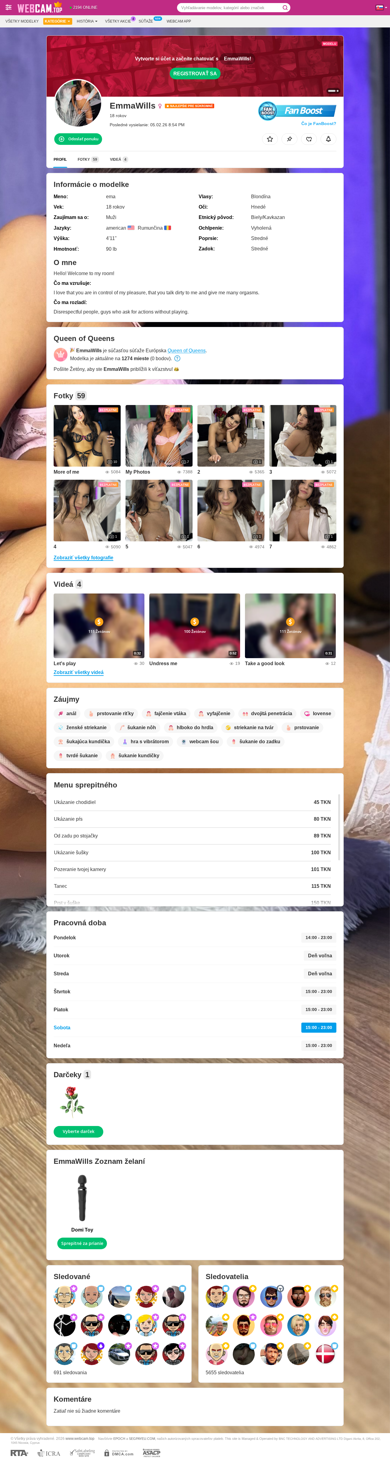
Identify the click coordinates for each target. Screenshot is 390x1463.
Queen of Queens (187, 350)
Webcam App (179, 21)
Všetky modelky (22, 21)
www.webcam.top (80, 1438)
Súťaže (146, 21)
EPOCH (119, 1438)
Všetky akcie (118, 21)
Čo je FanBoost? (318, 123)
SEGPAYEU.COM (142, 1438)
